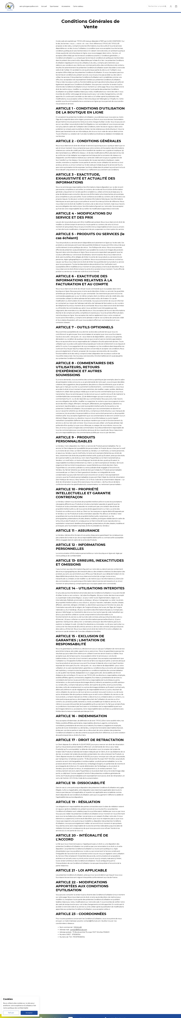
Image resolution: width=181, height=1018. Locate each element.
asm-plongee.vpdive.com (29, 6)
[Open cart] (176, 6)
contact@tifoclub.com (78, 930)
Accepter (29, 1013)
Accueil (44, 6)
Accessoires (66, 6)
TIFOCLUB (78, 927)
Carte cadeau (78, 6)
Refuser (11, 1013)
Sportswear (54, 6)
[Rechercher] (165, 6)
